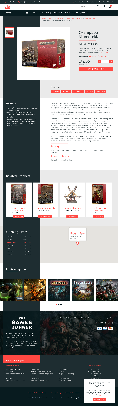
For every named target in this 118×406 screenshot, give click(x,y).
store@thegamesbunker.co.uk (30, 2)
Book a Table (45, 13)
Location (84, 13)
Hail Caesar (36, 378)
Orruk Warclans (90, 18)
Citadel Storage (95, 378)
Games (75, 13)
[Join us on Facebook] (106, 323)
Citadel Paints (95, 371)
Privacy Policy (56, 393)
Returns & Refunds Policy (37, 393)
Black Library (94, 369)
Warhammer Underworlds (15, 374)
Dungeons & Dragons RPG (15, 380)
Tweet (66, 91)
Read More (105, 53)
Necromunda (63, 369)
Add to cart (18, 217)
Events (67, 13)
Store (49, 18)
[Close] (84, 230)
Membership (58, 13)
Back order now (96, 69)
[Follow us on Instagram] (109, 323)
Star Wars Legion (65, 380)
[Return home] (17, 7)
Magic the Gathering (66, 374)
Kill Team (35, 369)
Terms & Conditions (72, 393)
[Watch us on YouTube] (112, 323)
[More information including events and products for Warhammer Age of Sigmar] (107, 290)
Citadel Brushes (95, 374)
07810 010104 (11, 2)
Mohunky (74, 398)
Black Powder (64, 378)
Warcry (61, 371)
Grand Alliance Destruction (74, 18)
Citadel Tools (94, 376)
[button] (56, 304)
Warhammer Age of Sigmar (42, 371)
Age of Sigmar (58, 18)
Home (35, 13)
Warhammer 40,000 (13, 369)
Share (56, 91)
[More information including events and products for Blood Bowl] (83, 290)
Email (90, 91)
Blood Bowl (10, 371)
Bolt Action (10, 378)
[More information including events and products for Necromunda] (59, 290)
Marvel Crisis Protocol (40, 380)
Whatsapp (79, 91)
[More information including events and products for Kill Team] (35, 290)
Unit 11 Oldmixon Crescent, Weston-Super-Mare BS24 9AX (94, 2)
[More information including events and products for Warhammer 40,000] (11, 290)
